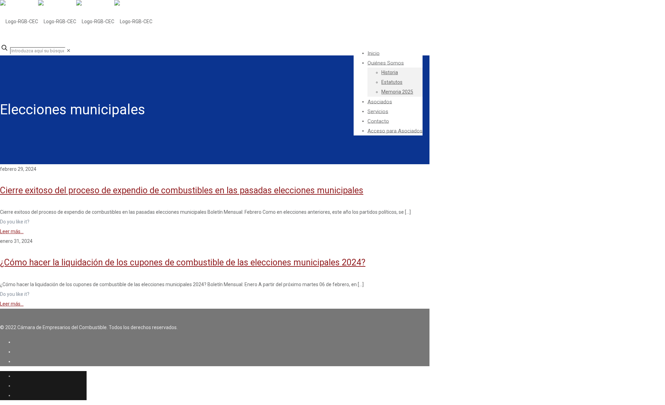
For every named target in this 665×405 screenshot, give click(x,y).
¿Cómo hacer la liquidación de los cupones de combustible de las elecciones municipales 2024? (182, 262)
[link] (68, 50)
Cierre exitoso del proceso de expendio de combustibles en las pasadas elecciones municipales (181, 190)
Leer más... (12, 231)
